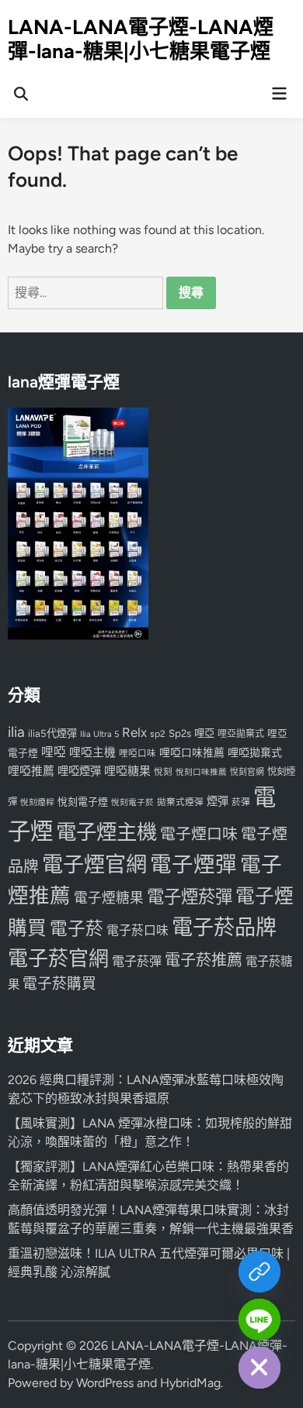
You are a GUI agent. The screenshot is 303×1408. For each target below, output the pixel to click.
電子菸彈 (137, 961)
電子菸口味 (137, 930)
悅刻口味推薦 (201, 772)
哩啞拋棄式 (255, 752)
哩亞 (204, 733)
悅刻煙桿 (37, 802)
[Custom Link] (259, 1272)
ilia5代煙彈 (52, 733)
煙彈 (217, 801)
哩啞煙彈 (79, 771)
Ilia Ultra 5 (99, 733)
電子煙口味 (199, 833)
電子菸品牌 (224, 927)
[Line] (259, 1320)
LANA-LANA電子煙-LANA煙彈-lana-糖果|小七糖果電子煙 (140, 39)
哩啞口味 (137, 753)
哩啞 (53, 752)
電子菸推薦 (203, 960)
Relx (134, 732)
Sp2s (180, 733)
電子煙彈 (193, 864)
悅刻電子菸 (132, 802)
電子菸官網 (58, 958)
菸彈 (241, 802)
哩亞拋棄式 (241, 733)
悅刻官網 (247, 772)
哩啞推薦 (31, 771)
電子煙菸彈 (189, 896)
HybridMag (190, 1382)
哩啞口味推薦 (192, 752)
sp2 (157, 733)
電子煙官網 (94, 864)
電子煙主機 (106, 832)
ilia (16, 732)
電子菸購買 (59, 984)
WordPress (105, 1382)
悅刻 (163, 771)
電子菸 (76, 928)
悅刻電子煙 (82, 801)
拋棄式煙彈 (180, 802)
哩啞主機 (92, 752)
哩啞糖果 (127, 771)
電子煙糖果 (109, 898)
